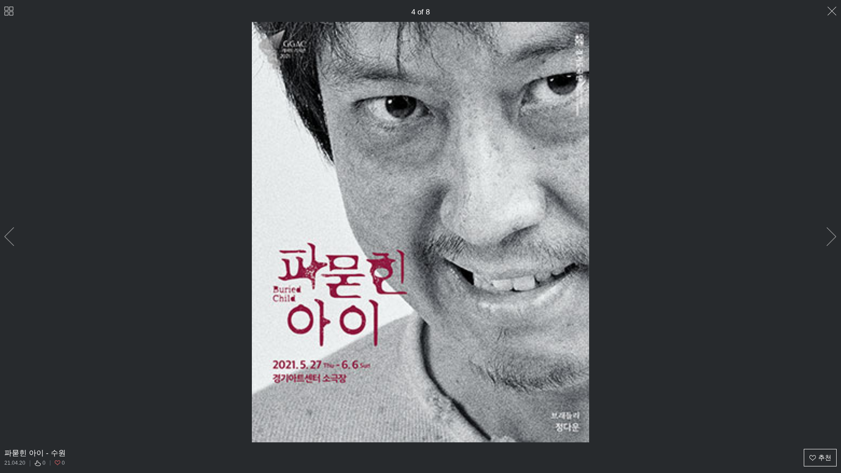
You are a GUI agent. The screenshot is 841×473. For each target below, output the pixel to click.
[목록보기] (9, 11)
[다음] (832, 237)
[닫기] (832, 11)
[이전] (9, 237)
